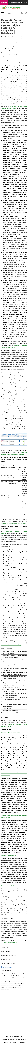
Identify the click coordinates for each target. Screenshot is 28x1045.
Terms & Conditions (20, 1039)
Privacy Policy (21, 1042)
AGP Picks (4, 2)
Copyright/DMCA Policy (9, 1042)
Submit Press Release (8, 1039)
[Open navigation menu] (2, 13)
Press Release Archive (16, 1036)
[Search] (18, 13)
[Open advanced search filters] (22, 13)
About (7, 1036)
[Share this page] (26, 13)
